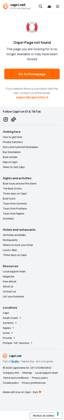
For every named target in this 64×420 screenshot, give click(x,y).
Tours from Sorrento (15, 203)
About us (8, 286)
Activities (8, 218)
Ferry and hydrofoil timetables (20, 147)
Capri (6, 313)
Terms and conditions (16, 377)
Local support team (14, 271)
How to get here (12, 137)
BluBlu (15, 361)
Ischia (6, 333)
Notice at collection (46, 415)
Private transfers (13, 142)
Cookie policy (11, 382)
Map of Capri (10, 162)
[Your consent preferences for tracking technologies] (57, 413)
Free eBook (9, 281)
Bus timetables (12, 152)
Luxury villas (10, 250)
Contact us (9, 291)
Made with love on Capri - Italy (20, 392)
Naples (7, 328)
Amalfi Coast (10, 318)
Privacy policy (40, 377)
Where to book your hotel (18, 245)
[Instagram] (6, 119)
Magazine (8, 276)
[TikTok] (13, 119)
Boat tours (9, 198)
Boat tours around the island (19, 183)
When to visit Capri (14, 167)
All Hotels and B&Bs (14, 235)
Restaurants (10, 240)
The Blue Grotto (12, 188)
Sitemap (27, 372)
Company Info (11, 372)
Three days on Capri (15, 193)
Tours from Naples (13, 213)
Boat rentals (10, 157)
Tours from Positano (15, 208)
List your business (13, 296)
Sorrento (8, 323)
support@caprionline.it (32, 97)
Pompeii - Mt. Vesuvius (16, 343)
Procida (7, 338)
